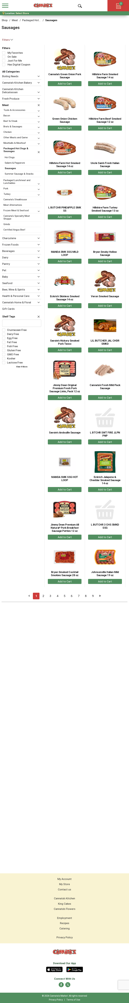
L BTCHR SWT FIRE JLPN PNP (105, 434)
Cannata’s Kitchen (64, 898)
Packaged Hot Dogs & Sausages (41, 20)
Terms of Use (73, 999)
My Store (64, 884)
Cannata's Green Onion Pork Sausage (64, 76)
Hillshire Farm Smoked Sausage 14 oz (105, 76)
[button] (37, 76)
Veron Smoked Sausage (105, 296)
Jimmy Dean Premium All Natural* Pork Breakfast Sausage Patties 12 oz (64, 527)
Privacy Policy (64, 937)
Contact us (64, 889)
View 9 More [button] (21, 367)
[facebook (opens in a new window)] (61, 985)
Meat (15, 20)
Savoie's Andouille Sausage (64, 432)
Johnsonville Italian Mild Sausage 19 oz (105, 573)
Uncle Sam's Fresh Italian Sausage (105, 164)
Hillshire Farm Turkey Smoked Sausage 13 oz (105, 209)
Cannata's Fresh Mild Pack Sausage (105, 387)
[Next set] (100, 596)
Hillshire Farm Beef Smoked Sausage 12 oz (105, 120)
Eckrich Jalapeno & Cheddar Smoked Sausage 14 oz (105, 480)
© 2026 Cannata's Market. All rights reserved (64, 996)
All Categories (11, 71)
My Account (64, 879)
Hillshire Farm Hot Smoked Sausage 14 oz (64, 164)
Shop (5, 20)
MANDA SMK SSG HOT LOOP (64, 478)
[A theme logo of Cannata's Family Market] (43, 5)
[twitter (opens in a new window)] (67, 985)
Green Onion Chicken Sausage (64, 120)
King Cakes (64, 903)
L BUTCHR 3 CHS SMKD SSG (105, 526)
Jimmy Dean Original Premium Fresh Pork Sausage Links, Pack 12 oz (64, 388)
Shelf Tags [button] (8, 316)
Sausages (51, 20)
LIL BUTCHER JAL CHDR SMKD (105, 342)
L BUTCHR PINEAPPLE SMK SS (64, 209)
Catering (64, 928)
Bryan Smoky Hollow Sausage (105, 253)
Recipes (64, 923)
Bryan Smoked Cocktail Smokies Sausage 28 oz (65, 573)
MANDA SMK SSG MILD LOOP (65, 253)
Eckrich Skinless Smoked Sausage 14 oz (64, 298)
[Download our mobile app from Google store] (74, 969)
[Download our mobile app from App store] (54, 969)
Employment (64, 918)
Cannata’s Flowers (64, 908)
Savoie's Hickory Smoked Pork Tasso (64, 342)
